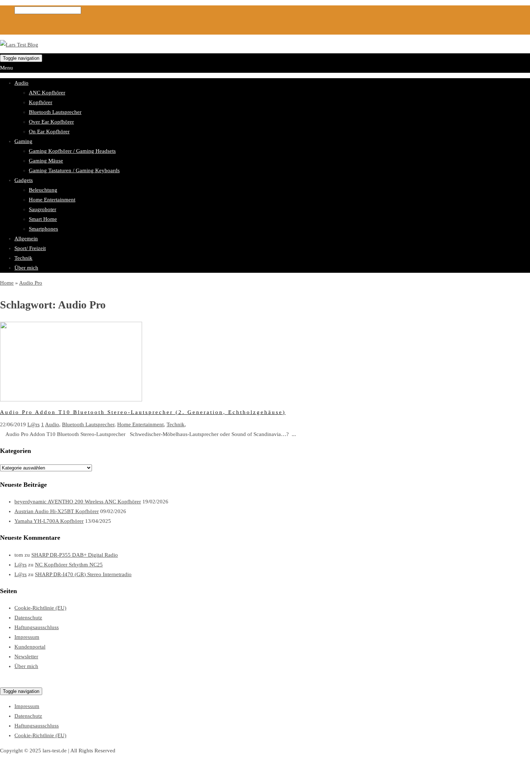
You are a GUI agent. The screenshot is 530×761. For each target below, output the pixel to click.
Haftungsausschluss (36, 627)
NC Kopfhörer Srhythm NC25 (69, 565)
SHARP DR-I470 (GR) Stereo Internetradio (83, 574)
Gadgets (23, 180)
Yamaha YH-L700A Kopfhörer (49, 521)
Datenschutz (28, 617)
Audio (21, 83)
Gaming (23, 141)
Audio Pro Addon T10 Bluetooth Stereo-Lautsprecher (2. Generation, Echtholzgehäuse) (143, 412)
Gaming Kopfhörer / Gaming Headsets (72, 151)
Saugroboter (42, 209)
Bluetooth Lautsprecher (55, 112)
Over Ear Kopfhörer (51, 122)
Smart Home (43, 219)
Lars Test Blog (16, 681)
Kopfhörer (40, 102)
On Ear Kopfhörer (49, 131)
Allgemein (26, 238)
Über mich (26, 268)
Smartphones (43, 229)
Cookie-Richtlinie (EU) (40, 608)
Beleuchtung (43, 190)
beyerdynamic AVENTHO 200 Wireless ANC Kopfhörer (77, 501)
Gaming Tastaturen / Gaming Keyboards (74, 170)
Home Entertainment (52, 200)
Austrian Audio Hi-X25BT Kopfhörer (56, 511)
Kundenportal (29, 647)
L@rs (33, 424)
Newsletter (26, 656)
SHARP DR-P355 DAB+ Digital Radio (74, 555)
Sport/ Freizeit (30, 248)
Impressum (26, 637)
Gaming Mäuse (46, 161)
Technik (23, 258)
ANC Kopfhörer (47, 92)
